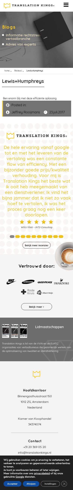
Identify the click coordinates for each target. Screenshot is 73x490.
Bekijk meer (35, 306)
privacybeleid (42, 473)
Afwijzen (31, 483)
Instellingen (50, 483)
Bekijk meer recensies (36, 245)
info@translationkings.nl (34, 452)
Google (20, 477)
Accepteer (12, 483)
